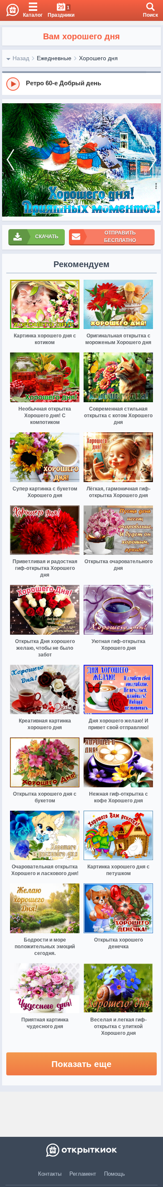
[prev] (10, 160)
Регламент (82, 1174)
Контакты (49, 1174)
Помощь (114, 1174)
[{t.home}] (81, 1150)
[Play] (13, 84)
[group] (81, 83)
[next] (152, 160)
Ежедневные (54, 58)
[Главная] (9, 10)
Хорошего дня (98, 58)
